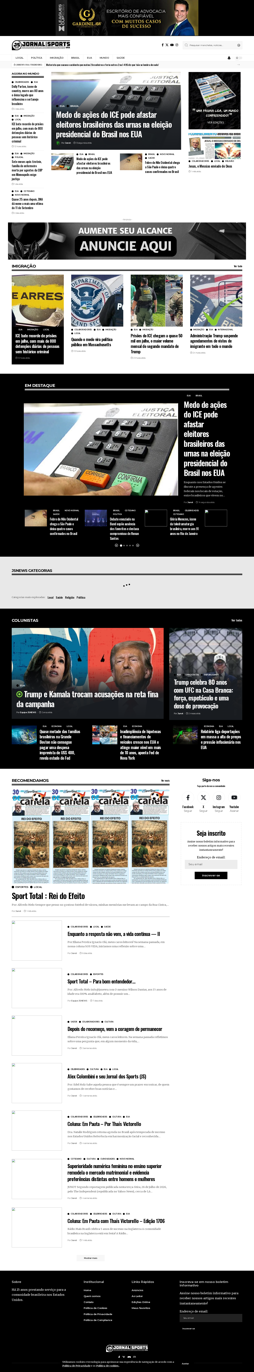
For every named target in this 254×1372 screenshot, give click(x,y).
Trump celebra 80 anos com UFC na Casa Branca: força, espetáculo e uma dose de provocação (203, 693)
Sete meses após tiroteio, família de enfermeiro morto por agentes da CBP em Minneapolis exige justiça (27, 170)
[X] (167, 45)
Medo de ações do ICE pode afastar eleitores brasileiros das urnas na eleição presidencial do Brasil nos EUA (114, 124)
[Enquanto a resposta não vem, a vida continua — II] (37, 941)
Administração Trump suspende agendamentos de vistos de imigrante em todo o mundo (214, 341)
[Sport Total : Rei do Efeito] (91, 836)
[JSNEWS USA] (41, 45)
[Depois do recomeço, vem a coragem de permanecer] (37, 1036)
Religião (229, 161)
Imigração (29, 116)
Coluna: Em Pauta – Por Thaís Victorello (104, 1123)
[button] (238, 64)
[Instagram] (177, 45)
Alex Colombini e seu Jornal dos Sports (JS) (106, 1076)
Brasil (74, 106)
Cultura (109, 1022)
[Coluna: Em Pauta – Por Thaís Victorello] (37, 1131)
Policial (19, 157)
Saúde (151, 158)
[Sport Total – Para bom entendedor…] (37, 988)
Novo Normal (22, 195)
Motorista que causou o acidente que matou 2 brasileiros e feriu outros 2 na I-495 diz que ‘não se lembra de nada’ (102, 65)
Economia (57, 726)
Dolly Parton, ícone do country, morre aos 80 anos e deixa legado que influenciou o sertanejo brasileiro (28, 95)
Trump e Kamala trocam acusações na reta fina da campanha (87, 698)
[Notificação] (229, 58)
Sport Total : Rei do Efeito (48, 895)
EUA (36, 82)
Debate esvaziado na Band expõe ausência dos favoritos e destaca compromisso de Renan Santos (124, 529)
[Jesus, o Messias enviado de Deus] (215, 146)
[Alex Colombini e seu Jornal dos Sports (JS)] (37, 1083)
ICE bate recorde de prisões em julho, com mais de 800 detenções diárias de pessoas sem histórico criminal (27, 132)
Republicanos (211, 675)
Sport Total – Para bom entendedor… (101, 981)
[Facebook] (163, 45)
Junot (68, 143)
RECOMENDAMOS (30, 780)
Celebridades (22, 82)
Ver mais (165, 780)
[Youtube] (234, 802)
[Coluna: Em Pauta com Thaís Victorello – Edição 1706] (37, 1227)
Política (117, 514)
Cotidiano (29, 191)
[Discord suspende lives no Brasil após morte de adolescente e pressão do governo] (216, 518)
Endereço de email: (211, 857)
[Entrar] (222, 57)
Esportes (21, 887)
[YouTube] (172, 45)
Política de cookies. (107, 1365)
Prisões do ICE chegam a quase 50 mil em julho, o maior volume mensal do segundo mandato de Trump (156, 343)
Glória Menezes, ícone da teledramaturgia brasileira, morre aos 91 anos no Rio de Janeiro (184, 526)
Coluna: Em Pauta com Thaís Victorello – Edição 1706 (116, 1220)
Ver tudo (238, 266)
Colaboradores (200, 161)
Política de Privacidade (76, 1365)
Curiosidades (107, 1159)
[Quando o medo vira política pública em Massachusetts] (97, 301)
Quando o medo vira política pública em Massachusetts (91, 342)
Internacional (225, 330)
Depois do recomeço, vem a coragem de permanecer (114, 1028)
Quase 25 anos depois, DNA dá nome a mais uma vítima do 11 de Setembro (27, 203)
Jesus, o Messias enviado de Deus (210, 165)
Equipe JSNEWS (28, 712)
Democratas (192, 675)
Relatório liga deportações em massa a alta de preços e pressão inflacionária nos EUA (221, 739)
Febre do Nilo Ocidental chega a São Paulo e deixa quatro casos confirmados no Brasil (162, 167)
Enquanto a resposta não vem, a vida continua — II (113, 933)
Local (18, 120)
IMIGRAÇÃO (24, 266)
